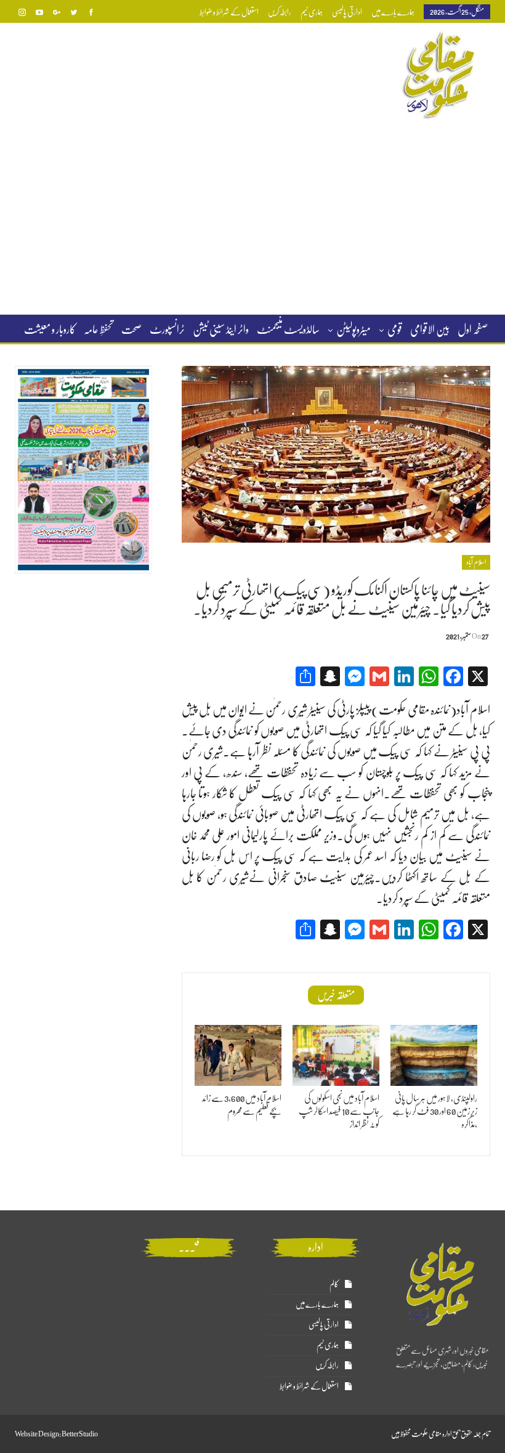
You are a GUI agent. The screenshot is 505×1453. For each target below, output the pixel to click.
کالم (334, 1284)
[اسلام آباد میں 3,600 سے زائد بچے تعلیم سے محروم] (238, 1055)
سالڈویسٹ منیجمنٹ (288, 329)
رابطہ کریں (279, 12)
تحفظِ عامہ (98, 329)
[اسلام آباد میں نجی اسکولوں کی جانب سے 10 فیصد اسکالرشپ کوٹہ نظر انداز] (336, 1055)
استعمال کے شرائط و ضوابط (229, 12)
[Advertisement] (252, 218)
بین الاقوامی (430, 329)
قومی (394, 329)
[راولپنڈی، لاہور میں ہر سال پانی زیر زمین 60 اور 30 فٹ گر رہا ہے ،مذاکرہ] (433, 1055)
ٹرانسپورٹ (167, 329)
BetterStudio (80, 1434)
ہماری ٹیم (312, 12)
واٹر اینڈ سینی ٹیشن (221, 329)
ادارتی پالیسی (347, 12)
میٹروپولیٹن (353, 329)
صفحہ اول (473, 329)
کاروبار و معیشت (50, 329)
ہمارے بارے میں (392, 12)
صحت (131, 329)
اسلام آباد (476, 562)
